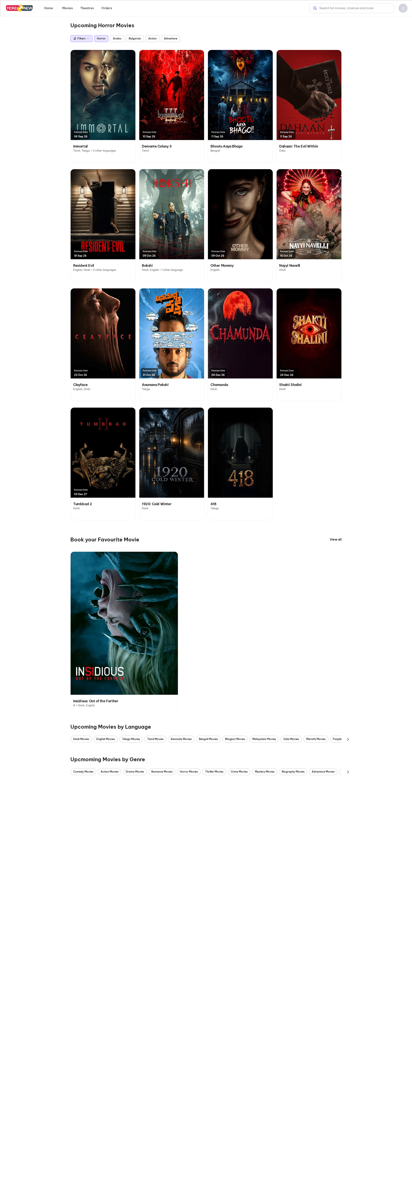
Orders (106, 8)
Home (48, 8)
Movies (67, 8)
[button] (402, 8)
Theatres (87, 8)
